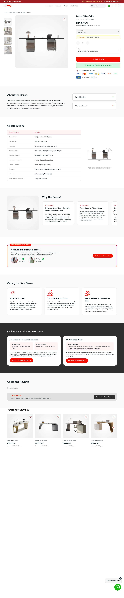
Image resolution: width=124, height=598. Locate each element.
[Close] (120, 578)
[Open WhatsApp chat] (117, 587)
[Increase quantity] (88, 43)
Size (79, 49)
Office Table (22, 12)
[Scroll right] (113, 212)
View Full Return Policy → (77, 361)
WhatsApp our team (83, 352)
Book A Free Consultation (103, 256)
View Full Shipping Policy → (21, 360)
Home (5, 12)
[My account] (112, 6)
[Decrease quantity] (78, 43)
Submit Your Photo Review (104, 397)
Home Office (13, 12)
